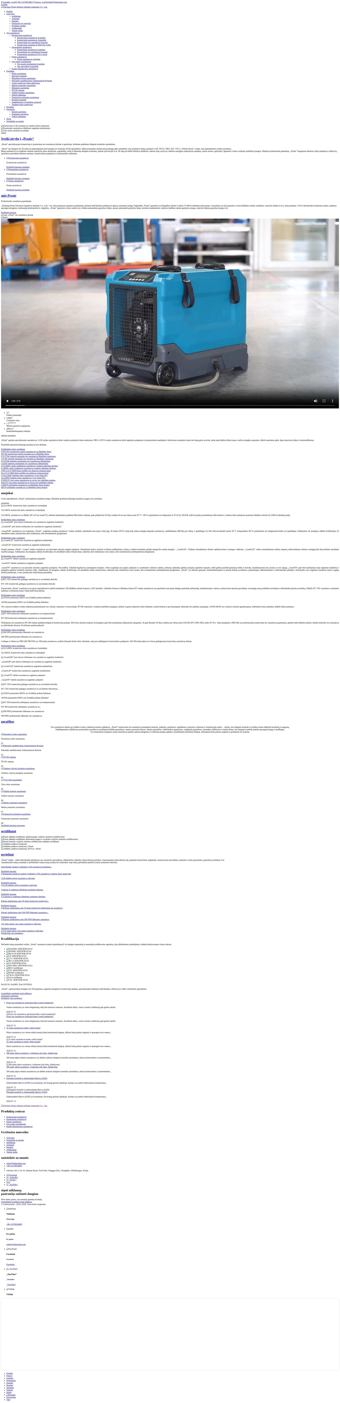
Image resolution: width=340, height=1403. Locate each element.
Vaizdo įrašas (17, 30)
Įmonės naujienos (19, 112)
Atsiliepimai (17, 28)
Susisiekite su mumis (15, 121)
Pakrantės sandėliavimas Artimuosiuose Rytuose (32, 81)
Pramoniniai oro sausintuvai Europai (32, 52)
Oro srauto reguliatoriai (21, 61)
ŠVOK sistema (18, 90)
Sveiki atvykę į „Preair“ (17, 138)
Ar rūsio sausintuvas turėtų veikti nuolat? (23, 1028)
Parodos (15, 21)
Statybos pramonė (19, 76)
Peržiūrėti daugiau (8, 212)
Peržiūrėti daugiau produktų (18, 167)
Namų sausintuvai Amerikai (28, 59)
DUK (8, 119)
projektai (7, 854)
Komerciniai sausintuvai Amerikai (31, 38)
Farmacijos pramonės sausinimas (25, 97)
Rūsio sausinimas (19, 73)
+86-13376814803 (25, 2)
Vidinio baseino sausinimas (23, 93)
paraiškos (7, 721)
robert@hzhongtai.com (57, 2)
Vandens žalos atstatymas (22, 104)
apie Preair (8, 195)
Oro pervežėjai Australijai (27, 66)
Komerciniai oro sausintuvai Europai (32, 42)
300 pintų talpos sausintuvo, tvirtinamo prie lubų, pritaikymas (32, 1053)
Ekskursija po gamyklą (21, 23)
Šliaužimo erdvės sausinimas (24, 78)
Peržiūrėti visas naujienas (11, 998)
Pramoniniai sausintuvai (22, 47)
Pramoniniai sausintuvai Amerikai (31, 50)
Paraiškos (10, 71)
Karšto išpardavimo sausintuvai (25, 69)
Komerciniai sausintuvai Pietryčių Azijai (34, 45)
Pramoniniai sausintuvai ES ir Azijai (32, 54)
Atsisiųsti (15, 19)
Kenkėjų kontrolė (19, 100)
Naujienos (10, 109)
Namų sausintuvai (19, 57)
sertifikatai (8, 831)
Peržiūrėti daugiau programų (13, 825)
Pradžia (9, 11)
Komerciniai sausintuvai (22, 35)
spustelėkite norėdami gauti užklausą (16, 993)
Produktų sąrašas (19, 26)
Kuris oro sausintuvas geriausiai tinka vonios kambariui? (30, 1003)
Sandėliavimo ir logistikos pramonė (26, 102)
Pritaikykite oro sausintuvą (12, 933)
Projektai (10, 107)
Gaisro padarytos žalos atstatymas (26, 83)
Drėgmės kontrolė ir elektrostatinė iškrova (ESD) (26, 1078)
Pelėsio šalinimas (19, 95)
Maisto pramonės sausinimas (24, 85)
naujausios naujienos (9, 996)
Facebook (10, 1264)
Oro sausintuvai (13, 33)
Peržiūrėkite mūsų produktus (13, 449)
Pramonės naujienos (20, 114)
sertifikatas (16, 16)
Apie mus (10, 14)
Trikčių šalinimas (19, 116)
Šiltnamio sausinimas (20, 88)
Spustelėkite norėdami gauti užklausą (16, 1202)
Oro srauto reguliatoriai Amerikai (31, 64)
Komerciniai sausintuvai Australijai (31, 40)
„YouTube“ (11, 1284)
